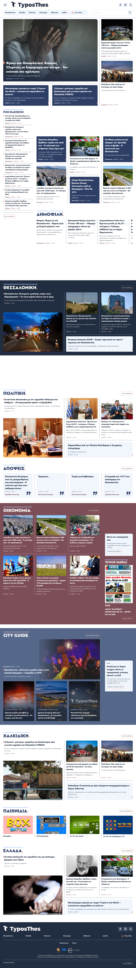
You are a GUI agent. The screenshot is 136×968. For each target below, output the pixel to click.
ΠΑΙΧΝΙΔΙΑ (15, 811)
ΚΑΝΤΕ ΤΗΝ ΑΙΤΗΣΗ (114, 551)
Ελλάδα (22, 12)
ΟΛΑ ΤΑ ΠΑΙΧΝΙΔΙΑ (125, 811)
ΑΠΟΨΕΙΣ (14, 468)
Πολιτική (32, 12)
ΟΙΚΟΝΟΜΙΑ (16, 510)
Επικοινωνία (64, 943)
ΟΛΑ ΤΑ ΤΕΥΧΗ (126, 619)
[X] (131, 5)
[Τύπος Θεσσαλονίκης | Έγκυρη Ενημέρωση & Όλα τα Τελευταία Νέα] (30, 5)
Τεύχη (74, 943)
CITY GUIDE (15, 635)
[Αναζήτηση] (130, 12)
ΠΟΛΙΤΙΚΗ (14, 393)
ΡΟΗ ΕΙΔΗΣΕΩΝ (13, 112)
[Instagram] (125, 5)
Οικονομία (43, 12)
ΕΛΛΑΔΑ (12, 851)
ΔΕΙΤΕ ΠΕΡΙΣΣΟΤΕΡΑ (92, 636)
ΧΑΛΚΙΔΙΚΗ (15, 736)
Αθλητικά (54, 12)
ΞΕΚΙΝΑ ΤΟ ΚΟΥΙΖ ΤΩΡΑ (115, 687)
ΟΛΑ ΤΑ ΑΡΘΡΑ (8, 216)
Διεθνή (64, 12)
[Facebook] (120, 5)
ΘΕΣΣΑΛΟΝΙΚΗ (19, 288)
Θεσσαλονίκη (10, 12)
